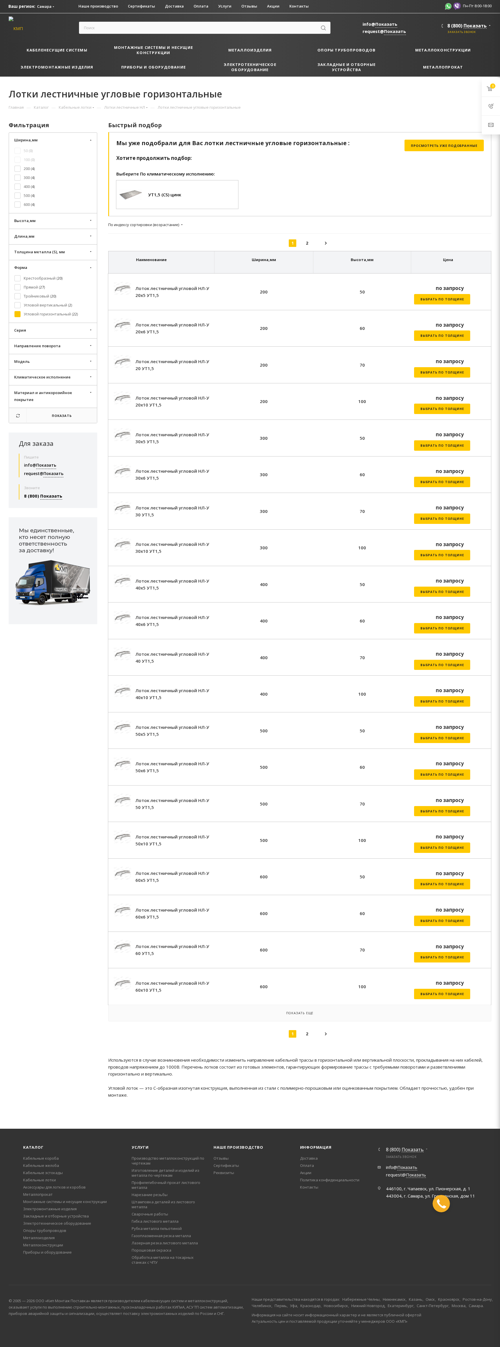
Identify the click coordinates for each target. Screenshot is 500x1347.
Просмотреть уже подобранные (444, 145)
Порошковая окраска (151, 1250)
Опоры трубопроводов (44, 1230)
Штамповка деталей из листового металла (163, 1204)
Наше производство (238, 1147)
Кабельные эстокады (43, 1172)
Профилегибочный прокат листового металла (166, 1185)
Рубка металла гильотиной (157, 1228)
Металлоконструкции (43, 1245)
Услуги (140, 1147)
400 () (29, 186)
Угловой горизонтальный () (51, 314)
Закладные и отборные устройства (56, 1216)
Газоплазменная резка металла (161, 1235)
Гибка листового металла (155, 1221)
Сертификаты (226, 1165)
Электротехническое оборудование (57, 1223)
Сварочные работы (150, 1214)
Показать (61, 415)
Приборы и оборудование (47, 1252)
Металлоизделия (39, 1237)
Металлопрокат (38, 1194)
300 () (29, 177)
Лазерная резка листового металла (165, 1243)
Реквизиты (224, 1172)
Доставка (309, 1158)
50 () (28, 150)
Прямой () (34, 287)
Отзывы (221, 1158)
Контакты (309, 1187)
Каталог (33, 1147)
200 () (29, 168)
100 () (29, 159)
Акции (305, 1172)
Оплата (307, 1165)
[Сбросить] (18, 416)
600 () (29, 204)
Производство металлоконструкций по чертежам (168, 1161)
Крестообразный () (43, 278)
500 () (29, 195)
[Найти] (323, 28)
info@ (380, 24)
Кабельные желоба (41, 1165)
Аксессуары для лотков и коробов (54, 1187)
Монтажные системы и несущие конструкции (65, 1201)
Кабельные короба (41, 1158)
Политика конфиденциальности (329, 1179)
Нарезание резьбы (150, 1194)
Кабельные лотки (39, 1179)
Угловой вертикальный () (48, 305)
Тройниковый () (40, 296)
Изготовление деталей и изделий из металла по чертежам (165, 1173)
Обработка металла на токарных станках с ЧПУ (163, 1260)
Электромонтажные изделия (50, 1208)
